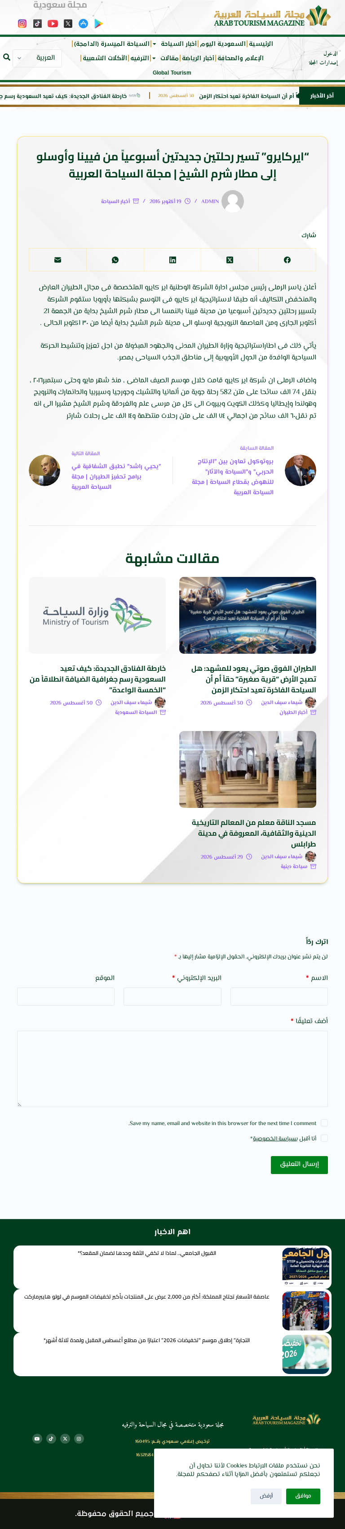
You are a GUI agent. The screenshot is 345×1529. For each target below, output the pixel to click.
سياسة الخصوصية (274, 1139)
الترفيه (139, 58)
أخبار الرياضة (198, 58)
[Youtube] (37, 1439)
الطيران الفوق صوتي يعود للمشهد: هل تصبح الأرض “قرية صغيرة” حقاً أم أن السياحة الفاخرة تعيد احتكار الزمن (253, 678)
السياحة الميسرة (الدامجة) (112, 44)
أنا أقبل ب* (283, 1139)
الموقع (105, 978)
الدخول (330, 53)
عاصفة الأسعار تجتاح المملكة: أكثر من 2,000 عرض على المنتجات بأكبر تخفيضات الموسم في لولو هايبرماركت (147, 1296)
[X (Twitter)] (229, 259)
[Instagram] (79, 1439)
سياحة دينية (294, 867)
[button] (6, 57)
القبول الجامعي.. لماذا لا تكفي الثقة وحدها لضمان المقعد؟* (147, 1253)
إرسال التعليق (299, 1164)
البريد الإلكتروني (196, 978)
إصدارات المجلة (323, 62)
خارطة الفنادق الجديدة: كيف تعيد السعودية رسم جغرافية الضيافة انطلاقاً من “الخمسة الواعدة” (98, 678)
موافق (303, 1496)
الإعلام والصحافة (240, 58)
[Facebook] (287, 259)
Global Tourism (172, 72)
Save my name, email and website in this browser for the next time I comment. (222, 1123)
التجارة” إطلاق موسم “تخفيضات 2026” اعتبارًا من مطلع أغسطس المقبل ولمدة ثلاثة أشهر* (147, 1340)
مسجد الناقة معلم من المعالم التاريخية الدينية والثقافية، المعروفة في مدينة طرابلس (254, 833)
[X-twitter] (65, 1439)
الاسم (317, 978)
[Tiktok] (51, 1439)
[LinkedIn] (172, 259)
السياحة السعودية (136, 713)
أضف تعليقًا (309, 1021)
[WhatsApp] (115, 259)
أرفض (266, 1496)
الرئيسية (261, 44)
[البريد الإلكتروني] (57, 259)
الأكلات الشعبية (105, 58)
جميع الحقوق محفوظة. (114, 1514)
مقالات (169, 58)
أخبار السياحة (179, 44)
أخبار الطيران (293, 713)
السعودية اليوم (223, 44)
